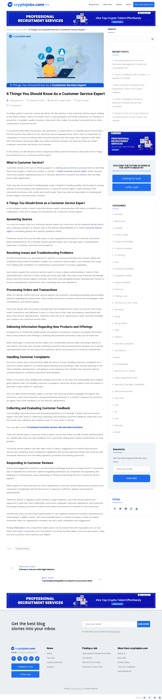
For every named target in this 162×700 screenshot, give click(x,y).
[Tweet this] (144, 698)
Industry (118, 336)
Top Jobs (119, 398)
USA (116, 418)
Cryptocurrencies (123, 248)
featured (118, 289)
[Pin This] (155, 698)
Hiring (117, 316)
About (119, 4)
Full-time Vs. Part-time (125, 302)
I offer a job (131, 187)
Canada (118, 228)
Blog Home (94, 4)
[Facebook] (13, 658)
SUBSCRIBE (131, 478)
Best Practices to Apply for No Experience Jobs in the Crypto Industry (128, 89)
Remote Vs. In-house (124, 370)
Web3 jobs (19, 527)
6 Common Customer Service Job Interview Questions (55, 427)
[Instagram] (31, 658)
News (128, 4)
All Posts (54, 100)
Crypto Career (82, 100)
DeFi (116, 262)
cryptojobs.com (17, 100)
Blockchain (119, 221)
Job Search (120, 350)
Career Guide (20, 29)
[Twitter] (19, 658)
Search (112, 29)
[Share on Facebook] (149, 698)
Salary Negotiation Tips (125, 377)
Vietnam (118, 425)
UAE (116, 404)
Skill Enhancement (123, 391)
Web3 (117, 432)
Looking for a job (131, 178)
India (116, 330)
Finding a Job (120, 296)
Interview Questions (124, 343)
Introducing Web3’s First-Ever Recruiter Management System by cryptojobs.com (129, 64)
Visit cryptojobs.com (144, 4)
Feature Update (122, 282)
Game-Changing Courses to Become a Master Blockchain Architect (127, 103)
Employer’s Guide (123, 275)
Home (9, 29)
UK (115, 411)
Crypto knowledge (123, 241)
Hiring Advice (120, 323)
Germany (119, 309)
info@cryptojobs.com (27, 652)
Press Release (121, 364)
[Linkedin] (25, 658)
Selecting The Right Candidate (129, 384)
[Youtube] (37, 658)
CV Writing (119, 255)
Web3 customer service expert (72, 171)
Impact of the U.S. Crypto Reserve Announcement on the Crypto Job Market (130, 117)
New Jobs (107, 4)
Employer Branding (123, 268)
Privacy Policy (114, 631)
